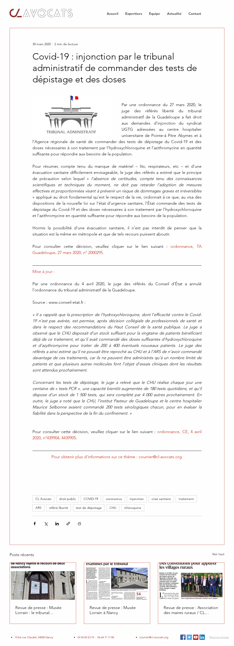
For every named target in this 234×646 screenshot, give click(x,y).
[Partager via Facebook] (34, 523)
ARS (38, 508)
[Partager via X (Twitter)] (46, 523)
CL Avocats (43, 499)
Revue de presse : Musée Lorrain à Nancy (113, 610)
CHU (112, 508)
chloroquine (132, 508)
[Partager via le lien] (68, 523)
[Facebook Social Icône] (183, 637)
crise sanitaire (161, 499)
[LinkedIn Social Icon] (202, 637)
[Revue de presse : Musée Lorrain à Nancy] (117, 581)
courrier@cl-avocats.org (153, 637)
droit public (67, 499)
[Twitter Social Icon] (189, 637)
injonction (137, 499)
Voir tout (218, 554)
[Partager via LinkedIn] (57, 523)
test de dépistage (89, 508)
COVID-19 (91, 499)
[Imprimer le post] (79, 523)
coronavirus (114, 499)
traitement (186, 499)
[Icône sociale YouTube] (195, 637)
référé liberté (58, 508)
